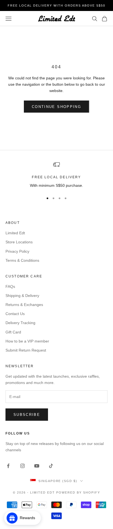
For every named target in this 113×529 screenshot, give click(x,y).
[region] (56, 174)
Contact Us (15, 313)
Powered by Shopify (78, 492)
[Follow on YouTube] (36, 466)
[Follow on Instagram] (22, 466)
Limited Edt (15, 233)
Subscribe (26, 415)
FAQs (10, 286)
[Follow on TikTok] (51, 466)
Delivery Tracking (20, 323)
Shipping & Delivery (22, 295)
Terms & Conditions (22, 260)
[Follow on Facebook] (8, 466)
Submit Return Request (25, 350)
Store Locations (19, 242)
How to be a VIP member (27, 341)
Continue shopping (56, 107)
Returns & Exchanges (24, 304)
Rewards (29, 518)
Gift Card (13, 332)
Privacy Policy (17, 251)
